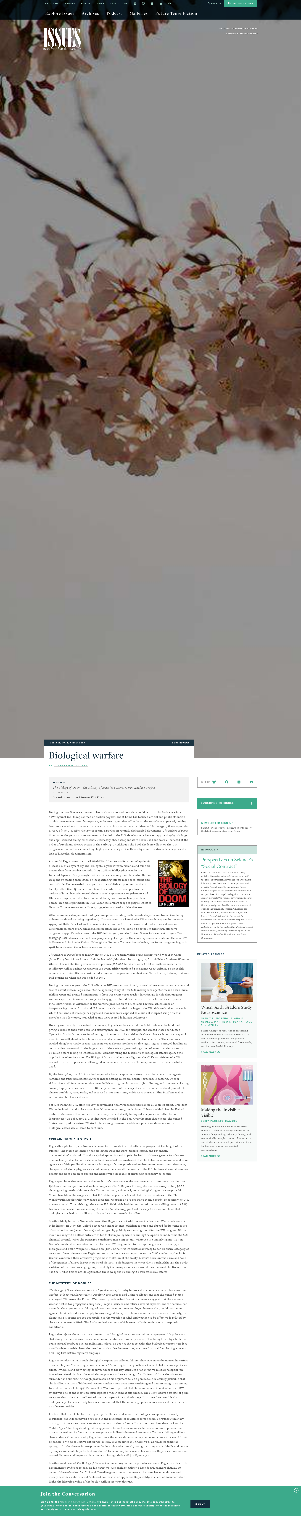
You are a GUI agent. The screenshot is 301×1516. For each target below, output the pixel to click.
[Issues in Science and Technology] (62, 39)
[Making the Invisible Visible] (227, 1085)
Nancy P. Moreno (214, 1018)
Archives (90, 13)
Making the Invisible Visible (220, 1112)
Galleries (139, 13)
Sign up (200, 1504)
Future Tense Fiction (176, 13)
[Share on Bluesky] (214, 782)
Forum (86, 3)
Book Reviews (181, 742)
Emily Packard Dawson (219, 1121)
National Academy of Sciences (238, 28)
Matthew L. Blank (228, 1021)
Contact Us (119, 3)
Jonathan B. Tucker (71, 765)
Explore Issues (59, 13)
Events (70, 3)
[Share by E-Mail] (251, 782)
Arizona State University (242, 33)
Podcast (114, 13)
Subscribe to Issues (217, 803)
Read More (209, 1052)
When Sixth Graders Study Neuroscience (226, 1009)
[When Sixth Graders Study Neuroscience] (227, 982)
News (100, 3)
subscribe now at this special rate (75, 1509)
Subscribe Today (241, 3)
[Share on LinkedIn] (239, 782)
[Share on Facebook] (227, 782)
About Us (52, 3)
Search (215, 3)
